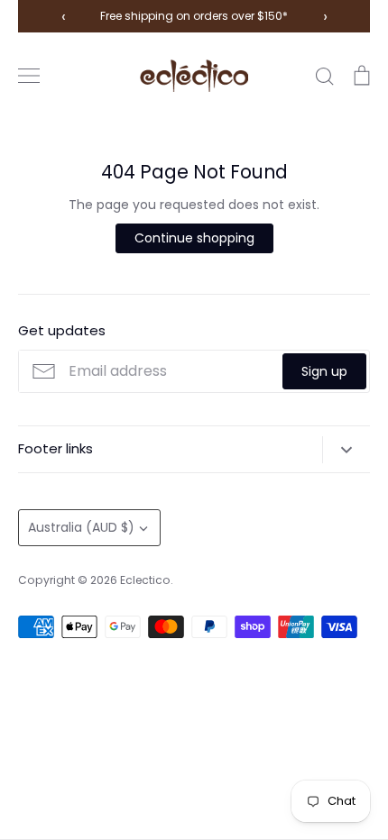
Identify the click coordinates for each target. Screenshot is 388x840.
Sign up (324, 371)
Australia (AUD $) (81, 527)
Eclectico (145, 580)
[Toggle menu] (29, 76)
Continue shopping (194, 238)
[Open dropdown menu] (346, 449)
